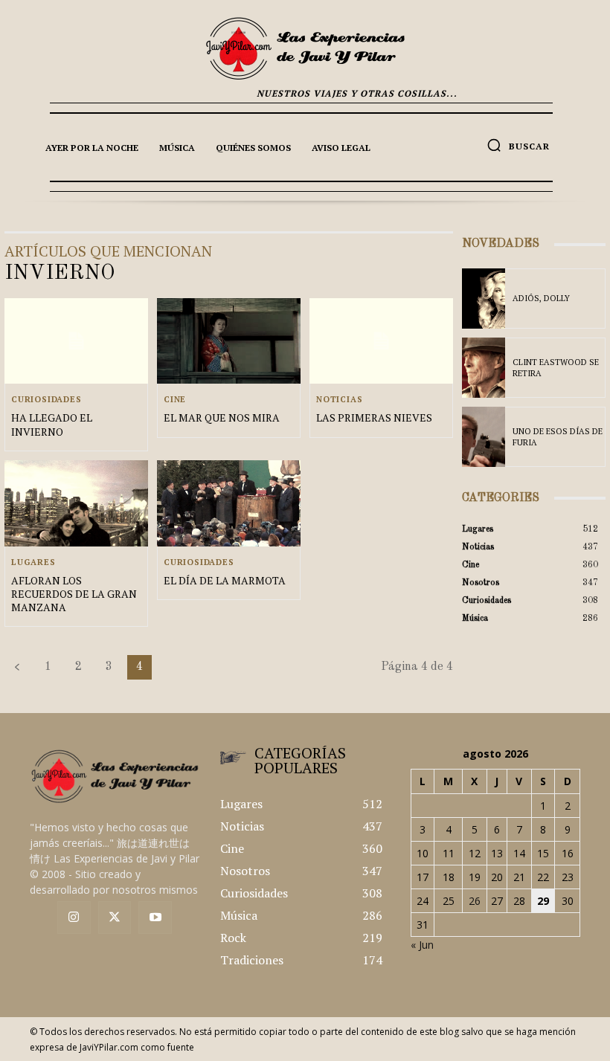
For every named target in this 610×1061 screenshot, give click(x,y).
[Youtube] (155, 918)
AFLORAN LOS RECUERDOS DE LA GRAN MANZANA (74, 593)
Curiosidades (46, 400)
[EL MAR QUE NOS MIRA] (229, 341)
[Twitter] (115, 918)
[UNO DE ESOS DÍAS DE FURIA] (483, 437)
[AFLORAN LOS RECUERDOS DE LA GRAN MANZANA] (76, 503)
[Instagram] (74, 918)
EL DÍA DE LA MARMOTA (225, 580)
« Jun (422, 945)
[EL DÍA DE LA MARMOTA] (229, 503)
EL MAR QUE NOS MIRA (222, 417)
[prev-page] (17, 667)
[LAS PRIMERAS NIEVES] (381, 341)
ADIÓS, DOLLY (541, 298)
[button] (518, 145)
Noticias (339, 400)
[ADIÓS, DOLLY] (483, 298)
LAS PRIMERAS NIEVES (374, 417)
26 (475, 901)
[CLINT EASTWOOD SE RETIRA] (483, 368)
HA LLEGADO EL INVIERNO (51, 424)
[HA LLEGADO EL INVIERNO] (76, 341)
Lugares (33, 562)
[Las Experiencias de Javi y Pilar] (305, 48)
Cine (175, 400)
